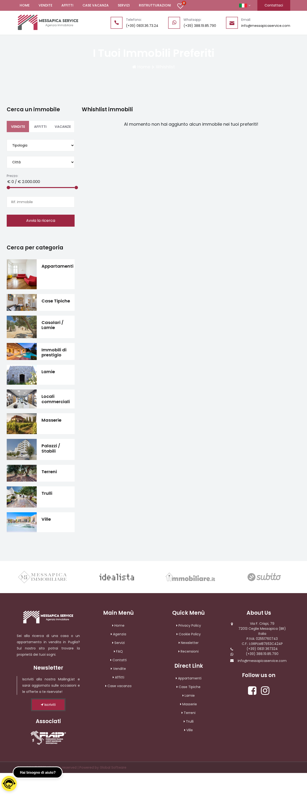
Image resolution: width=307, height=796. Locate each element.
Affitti (67, 5)
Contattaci (274, 5)
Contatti (119, 660)
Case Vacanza (96, 5)
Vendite (45, 5)
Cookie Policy (190, 634)
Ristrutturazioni (155, 5)
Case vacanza (119, 686)
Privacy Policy (189, 625)
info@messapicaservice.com (262, 660)
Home (25, 5)
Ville (189, 730)
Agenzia (119, 634)
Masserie (189, 704)
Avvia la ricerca (40, 220)
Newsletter (190, 642)
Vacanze (63, 126)
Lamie (190, 695)
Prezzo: (12, 175)
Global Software (113, 767)
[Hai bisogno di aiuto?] (9, 783)
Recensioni (190, 651)
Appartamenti (189, 678)
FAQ (119, 651)
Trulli (190, 721)
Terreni (189, 712)
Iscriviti (49, 704)
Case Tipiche (190, 686)
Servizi (124, 5)
